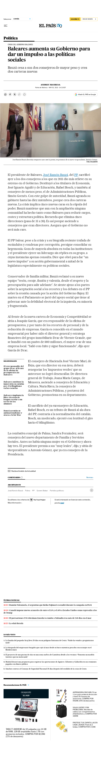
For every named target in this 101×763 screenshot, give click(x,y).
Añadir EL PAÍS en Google (87, 94)
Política (11, 38)
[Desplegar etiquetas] (91, 490)
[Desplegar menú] (6, 26)
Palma (27, 491)
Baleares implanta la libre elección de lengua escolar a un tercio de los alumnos (14, 400)
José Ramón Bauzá (55, 175)
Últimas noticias (12, 600)
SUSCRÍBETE (75, 19)
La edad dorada (16, 623)
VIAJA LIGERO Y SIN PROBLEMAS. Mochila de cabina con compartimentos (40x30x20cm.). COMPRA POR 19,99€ (85, 711)
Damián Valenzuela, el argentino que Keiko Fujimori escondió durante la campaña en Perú (50, 605)
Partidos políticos (57, 491)
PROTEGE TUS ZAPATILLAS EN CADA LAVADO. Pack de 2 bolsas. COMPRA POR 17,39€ (85, 725)
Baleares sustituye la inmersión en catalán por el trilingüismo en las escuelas (14, 385)
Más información (14, 503)
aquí (62, 503)
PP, (76, 175)
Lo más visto (9, 635)
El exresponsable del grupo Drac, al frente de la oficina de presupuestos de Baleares (14, 370)
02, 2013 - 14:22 (57, 87)
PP (33, 491)
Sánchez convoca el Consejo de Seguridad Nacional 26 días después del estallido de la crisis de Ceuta (46, 669)
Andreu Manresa (50, 85)
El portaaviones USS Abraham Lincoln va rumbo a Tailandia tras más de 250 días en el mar (50, 618)
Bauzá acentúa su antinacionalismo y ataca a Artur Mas (13, 413)
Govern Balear (42, 491)
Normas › (89, 477)
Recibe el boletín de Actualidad (23, 471)
